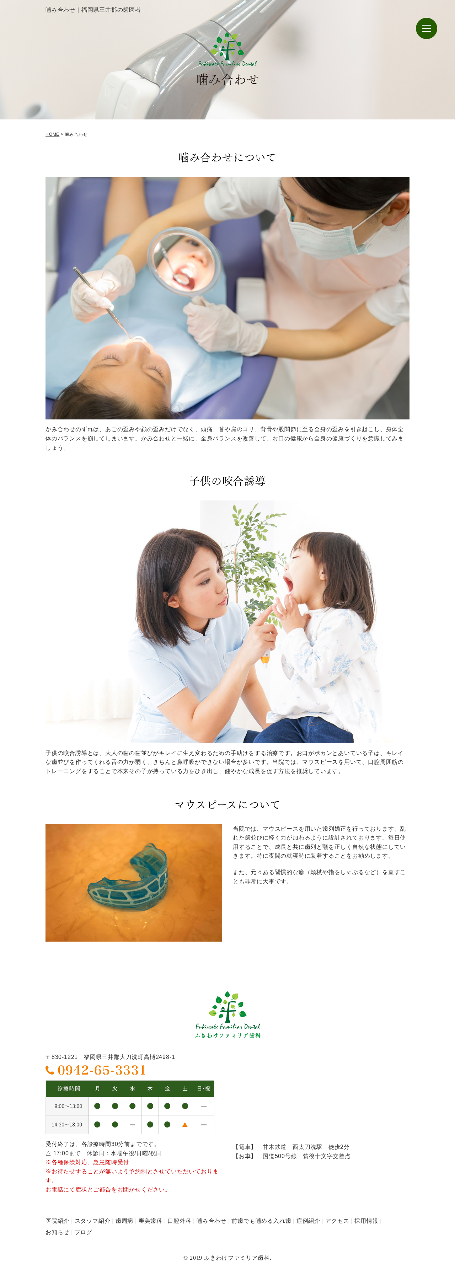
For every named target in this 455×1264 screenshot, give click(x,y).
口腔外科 (179, 1221)
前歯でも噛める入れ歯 (261, 1221)
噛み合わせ (211, 1221)
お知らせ (57, 1232)
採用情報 (366, 1221)
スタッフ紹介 (93, 1221)
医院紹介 (57, 1221)
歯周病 (124, 1221)
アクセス (337, 1221)
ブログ (83, 1232)
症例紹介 (308, 1221)
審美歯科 (150, 1221)
